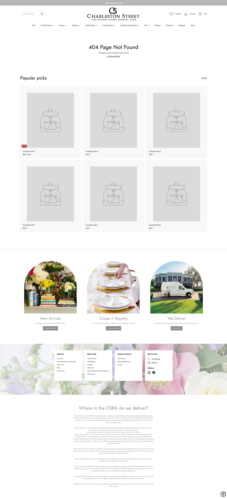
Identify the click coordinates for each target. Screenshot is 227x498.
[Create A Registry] (113, 287)
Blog (58, 368)
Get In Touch (121, 358)
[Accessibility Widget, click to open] (223, 494)
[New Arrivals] (50, 287)
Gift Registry (91, 362)
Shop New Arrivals (50, 328)
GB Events (169, 25)
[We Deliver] (176, 287)
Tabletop (75, 25)
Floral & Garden (46, 25)
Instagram (181, 25)
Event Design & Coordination (66, 362)
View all (204, 78)
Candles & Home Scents (128, 25)
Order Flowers (91, 358)
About (193, 25)
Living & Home (107, 25)
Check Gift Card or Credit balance (98, 371)
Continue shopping (113, 56)
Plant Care (60, 365)
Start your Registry (113, 328)
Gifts (146, 25)
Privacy (119, 365)
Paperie (62, 25)
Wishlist (90, 365)
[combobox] (33, 14)
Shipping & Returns (123, 362)
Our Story (60, 358)
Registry (158, 25)
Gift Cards (90, 368)
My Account (91, 374)
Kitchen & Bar (90, 25)
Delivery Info (177, 328)
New (33, 25)
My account (61, 371)
